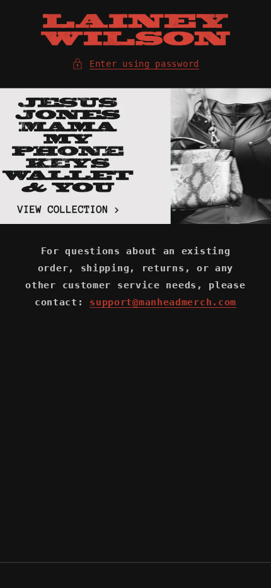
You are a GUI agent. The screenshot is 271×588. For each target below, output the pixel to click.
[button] (135, 64)
